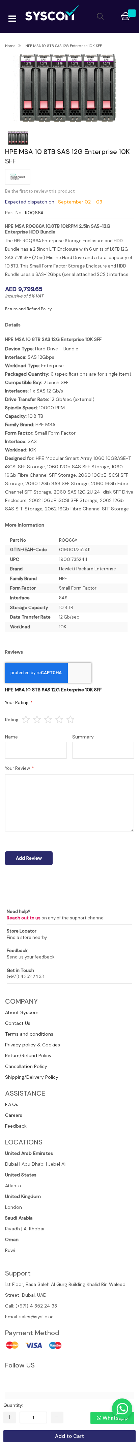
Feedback (16, 1126)
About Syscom (21, 1012)
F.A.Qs (11, 1104)
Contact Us (17, 1023)
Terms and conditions (29, 1034)
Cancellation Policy (26, 1066)
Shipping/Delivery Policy (31, 1077)
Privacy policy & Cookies (32, 1045)
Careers (13, 1115)
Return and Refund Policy (28, 309)
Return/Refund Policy (28, 1055)
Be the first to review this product (40, 191)
